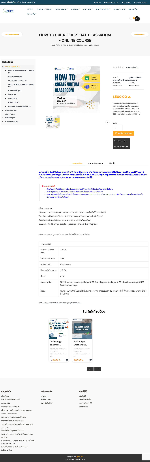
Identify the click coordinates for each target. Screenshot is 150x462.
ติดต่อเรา (44, 396)
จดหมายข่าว (83, 406)
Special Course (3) (15, 77)
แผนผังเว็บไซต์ (46, 403)
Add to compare (122, 146)
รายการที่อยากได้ (85, 403)
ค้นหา (59, 45)
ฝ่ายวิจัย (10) (12, 95)
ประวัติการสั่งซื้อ (85, 399)
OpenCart (79, 456)
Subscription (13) (11, 122)
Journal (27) (10, 114)
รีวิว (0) (112, 163)
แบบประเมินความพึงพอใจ (10, 399)
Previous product (12, 34)
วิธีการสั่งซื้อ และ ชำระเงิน (10, 406)
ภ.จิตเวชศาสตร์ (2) (14, 102)
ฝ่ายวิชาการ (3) (12, 98)
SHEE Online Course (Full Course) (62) (21, 72)
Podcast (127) (10, 118)
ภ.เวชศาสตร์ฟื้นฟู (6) (14, 91)
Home (53, 45)
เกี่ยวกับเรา (5, 396)
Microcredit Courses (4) (17, 81)
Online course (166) (12, 67)
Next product (139, 34)
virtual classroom (60, 303)
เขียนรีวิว (135, 67)
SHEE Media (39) (10, 110)
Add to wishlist (122, 141)
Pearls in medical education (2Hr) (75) (21, 86)
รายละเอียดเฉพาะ (95, 163)
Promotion (5, 403)
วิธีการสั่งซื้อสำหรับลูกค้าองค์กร (12, 420)
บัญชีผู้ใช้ (82, 396)
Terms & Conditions (9, 413)
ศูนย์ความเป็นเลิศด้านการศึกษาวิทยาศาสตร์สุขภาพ (127, 78)
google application (74, 303)
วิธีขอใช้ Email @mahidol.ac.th (12, 430)
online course (48, 303)
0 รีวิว (128, 67)
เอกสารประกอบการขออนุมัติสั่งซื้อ (13, 417)
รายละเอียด (77, 163)
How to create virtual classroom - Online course (81, 45)
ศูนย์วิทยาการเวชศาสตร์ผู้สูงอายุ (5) (19, 106)
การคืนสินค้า (46, 399)
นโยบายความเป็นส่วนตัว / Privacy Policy (16, 410)
